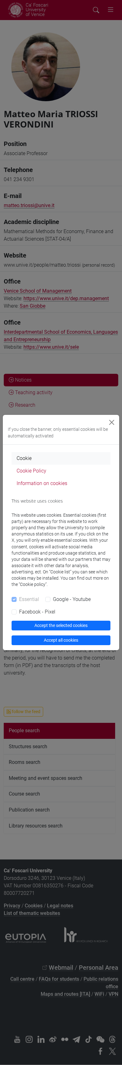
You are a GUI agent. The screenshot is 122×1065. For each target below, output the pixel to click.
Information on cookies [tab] (42, 483)
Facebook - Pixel (37, 612)
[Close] (112, 422)
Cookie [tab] (24, 458)
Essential (29, 599)
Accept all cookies (61, 640)
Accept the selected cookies (61, 625)
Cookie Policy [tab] (31, 471)
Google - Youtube (72, 599)
